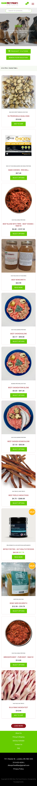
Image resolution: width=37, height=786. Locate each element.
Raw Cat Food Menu (11, 166)
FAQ (18, 748)
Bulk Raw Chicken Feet (18, 707)
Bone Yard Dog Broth (18, 603)
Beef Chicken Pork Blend (18, 387)
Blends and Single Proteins (24, 166)
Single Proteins (21, 219)
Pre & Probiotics (11, 545)
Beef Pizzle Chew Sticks (19, 495)
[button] (18, 726)
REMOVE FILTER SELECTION (18, 57)
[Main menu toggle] (33, 4)
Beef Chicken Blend (18, 334)
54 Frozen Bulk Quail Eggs (18, 116)
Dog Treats (15, 491)
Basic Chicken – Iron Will (18, 170)
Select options (18, 178)
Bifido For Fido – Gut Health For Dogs (18, 549)
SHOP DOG (15, 599)
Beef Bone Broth (18, 280)
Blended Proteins (21, 329)
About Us (18, 733)
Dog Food (25, 112)
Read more (18, 287)
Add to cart (18, 124)
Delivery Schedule (18, 741)
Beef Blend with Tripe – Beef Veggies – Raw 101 (18, 225)
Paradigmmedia (19, 782)
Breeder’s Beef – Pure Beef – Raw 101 (18, 657)
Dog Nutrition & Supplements (22, 545)
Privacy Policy (18, 769)
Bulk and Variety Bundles (15, 112)
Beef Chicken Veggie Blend (18, 441)
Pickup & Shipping (18, 737)
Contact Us (18, 744)
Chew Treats (21, 491)
